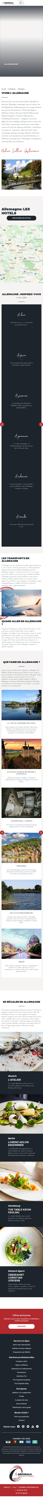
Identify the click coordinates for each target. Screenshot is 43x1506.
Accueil (4, 89)
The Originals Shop (21, 1383)
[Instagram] (23, 1427)
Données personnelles (29, 1487)
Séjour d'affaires (21, 1365)
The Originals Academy (21, 1380)
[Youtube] (32, 1427)
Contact (21, 1420)
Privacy (7, 1487)
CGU (14, 1487)
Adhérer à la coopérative (21, 1392)
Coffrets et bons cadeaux (21, 1348)
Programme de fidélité (21, 1352)
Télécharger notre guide (21, 1407)
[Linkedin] (28, 1427)
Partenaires (21, 1372)
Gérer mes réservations (21, 1345)
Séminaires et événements (21, 1369)
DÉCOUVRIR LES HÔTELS (21, 218)
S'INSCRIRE (21, 1326)
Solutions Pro (21, 1376)
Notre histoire (21, 1404)
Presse (21, 1396)
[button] (3, 40)
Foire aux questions (21, 1416)
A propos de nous (21, 1400)
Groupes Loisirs (21, 1361)
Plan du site (22, 1490)
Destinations (12, 89)
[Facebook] (18, 1427)
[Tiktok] (37, 1427)
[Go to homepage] (8, 2)
